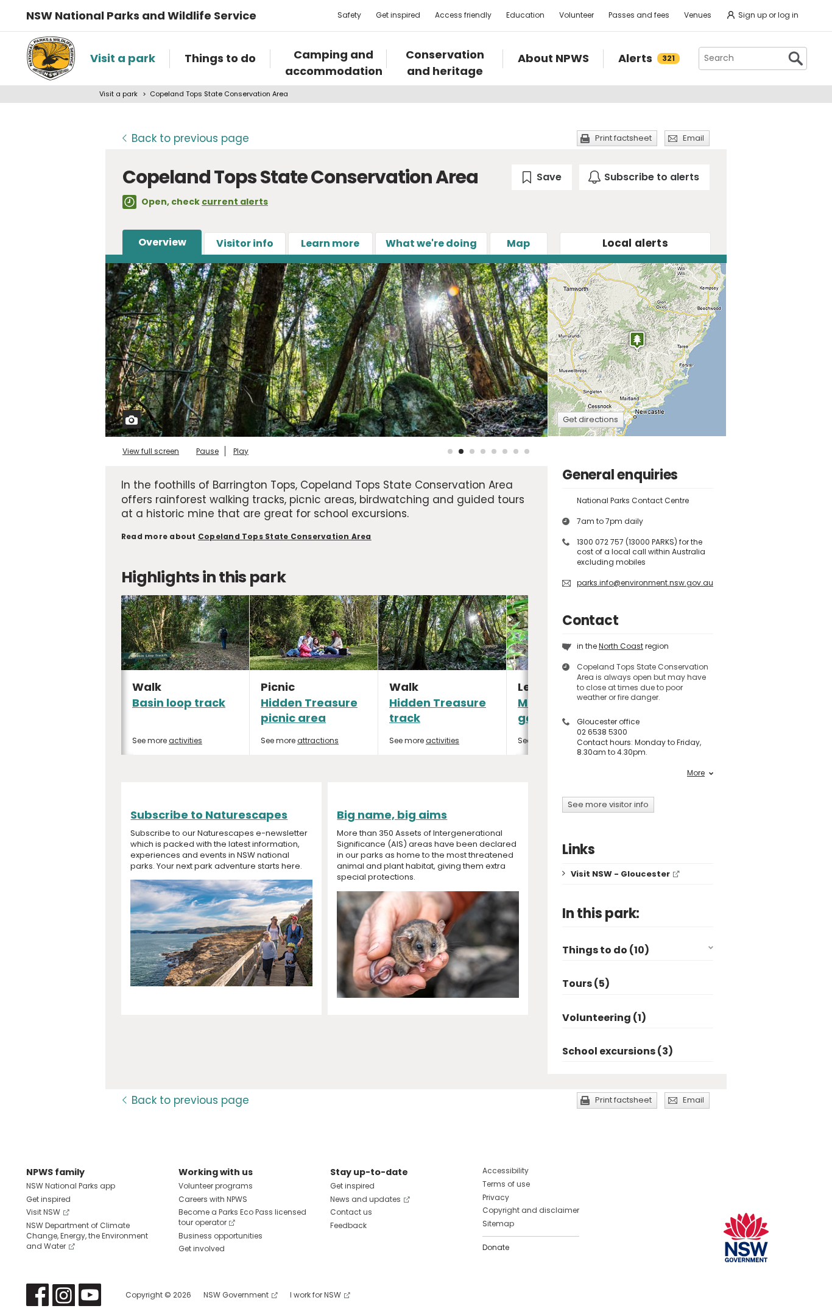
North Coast (621, 646)
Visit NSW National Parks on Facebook (37, 1295)
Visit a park (118, 94)
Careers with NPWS (212, 1199)
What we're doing (431, 243)
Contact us (351, 1212)
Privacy (495, 1197)
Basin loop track (178, 702)
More (696, 773)
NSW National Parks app (70, 1186)
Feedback (348, 1225)
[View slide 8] (526, 451)
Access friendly (463, 15)
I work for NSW (315, 1295)
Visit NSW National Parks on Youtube (90, 1295)
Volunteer (576, 15)
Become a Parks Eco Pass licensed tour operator (242, 1217)
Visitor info (244, 243)
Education (525, 15)
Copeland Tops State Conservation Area (285, 536)
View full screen (150, 451)
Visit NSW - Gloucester (620, 874)
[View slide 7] (515, 451)
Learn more (330, 243)
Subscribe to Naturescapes (208, 814)
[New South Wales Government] (746, 1237)
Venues (697, 15)
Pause (207, 451)
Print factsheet (623, 138)
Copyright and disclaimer (530, 1210)
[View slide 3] (472, 451)
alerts (635, 243)
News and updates (365, 1199)
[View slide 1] (450, 451)
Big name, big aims (392, 814)
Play (241, 451)
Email (693, 138)
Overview (162, 242)
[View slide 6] (504, 451)
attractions (318, 740)
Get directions (590, 419)
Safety (349, 15)
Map (518, 243)
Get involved (201, 1248)
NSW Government (236, 1295)
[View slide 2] (461, 451)
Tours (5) (586, 984)
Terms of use (506, 1184)
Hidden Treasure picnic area (309, 710)
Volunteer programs (215, 1186)
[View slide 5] (494, 451)
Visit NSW (43, 1212)
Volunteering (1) (604, 1018)
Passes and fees (638, 15)
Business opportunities (220, 1236)
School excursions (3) (617, 1051)
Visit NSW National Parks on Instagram (63, 1295)
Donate (495, 1247)
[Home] (51, 58)
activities (185, 740)
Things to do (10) (605, 950)
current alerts (235, 202)
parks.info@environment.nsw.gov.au (645, 583)
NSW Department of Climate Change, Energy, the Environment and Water (87, 1235)
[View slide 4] (483, 451)
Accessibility (505, 1170)
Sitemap (498, 1223)
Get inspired (398, 15)
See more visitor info (608, 804)
